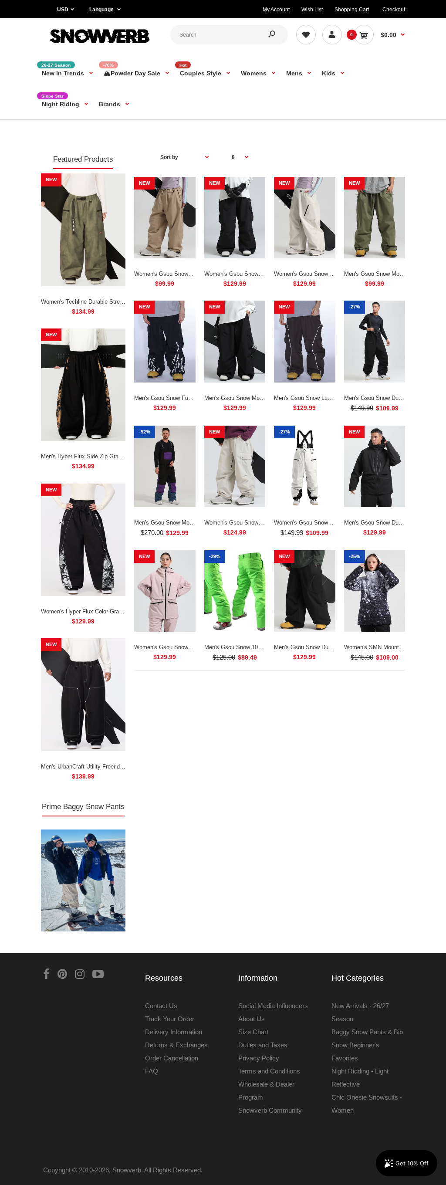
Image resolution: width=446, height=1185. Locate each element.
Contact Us (161, 1005)
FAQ (151, 1071)
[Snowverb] (98, 45)
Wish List (312, 10)
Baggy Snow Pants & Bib (367, 1032)
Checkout (393, 10)
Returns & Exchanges (176, 1045)
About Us (251, 1018)
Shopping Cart (351, 10)
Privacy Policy (258, 1058)
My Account (276, 10)
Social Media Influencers (273, 1005)
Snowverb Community (270, 1110)
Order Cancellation (171, 1058)
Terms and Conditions (269, 1071)
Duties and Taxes (262, 1045)
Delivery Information (173, 1032)
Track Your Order (169, 1018)
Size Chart (253, 1032)
